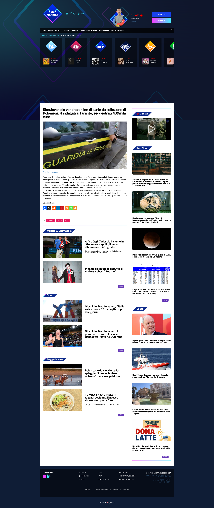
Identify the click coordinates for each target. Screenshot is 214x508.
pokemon (50, 220)
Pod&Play (66, 30)
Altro (121, 286)
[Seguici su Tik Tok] (78, 13)
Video (101, 472)
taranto (59, 220)
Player (83, 472)
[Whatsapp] (71, 208)
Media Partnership (127, 479)
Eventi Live (124, 472)
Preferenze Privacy (102, 489)
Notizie (57, 30)
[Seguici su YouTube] (82, 13)
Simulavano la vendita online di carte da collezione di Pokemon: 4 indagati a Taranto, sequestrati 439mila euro (84, 113)
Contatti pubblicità (127, 476)
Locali (57, 35)
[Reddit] (54, 208)
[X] (49, 208)
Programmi (84, 476)
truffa (67, 220)
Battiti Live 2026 (117, 30)
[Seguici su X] (71, 13)
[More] (75, 208)
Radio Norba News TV (89, 30)
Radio (50, 30)
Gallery (75, 30)
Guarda (161, 20)
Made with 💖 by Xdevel (107, 502)
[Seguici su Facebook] (67, 13)
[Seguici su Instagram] (74, 13)
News (82, 479)
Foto (101, 476)
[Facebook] (45, 208)
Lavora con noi (104, 479)
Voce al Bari (104, 30)
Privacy (87, 489)
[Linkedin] (58, 208)
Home (44, 30)
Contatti (126, 489)
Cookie (115, 489)
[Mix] (67, 208)
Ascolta (162, 14)
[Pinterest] (62, 208)
